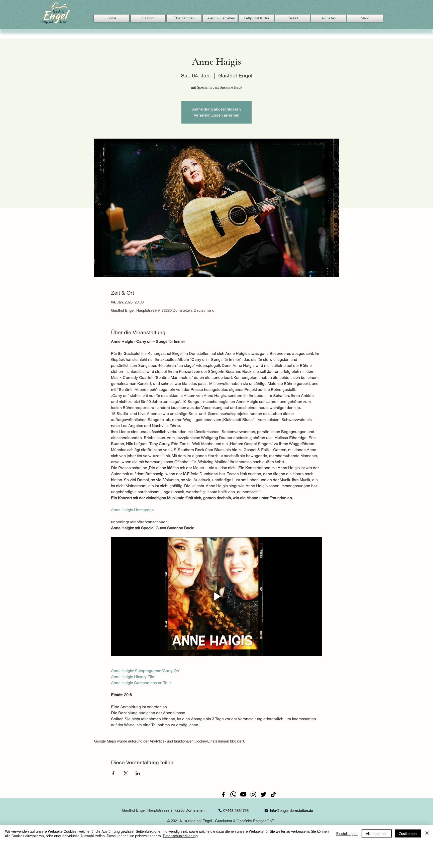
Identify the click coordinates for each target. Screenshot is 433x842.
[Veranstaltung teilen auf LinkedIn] (138, 773)
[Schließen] (427, 833)
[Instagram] (253, 794)
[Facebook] (223, 794)
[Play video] (216, 596)
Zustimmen (408, 833)
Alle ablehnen (376, 833)
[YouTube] (243, 794)
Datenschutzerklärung (180, 835)
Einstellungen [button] (347, 833)
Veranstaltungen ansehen (216, 115)
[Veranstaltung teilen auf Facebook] (113, 773)
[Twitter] (263, 794)
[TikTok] (273, 794)
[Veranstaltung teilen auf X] (125, 773)
